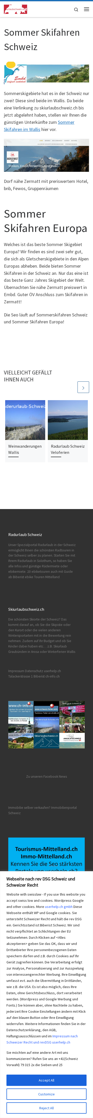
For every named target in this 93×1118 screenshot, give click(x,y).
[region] (46, 994)
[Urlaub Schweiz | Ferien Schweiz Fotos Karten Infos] (15, 8)
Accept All (46, 1080)
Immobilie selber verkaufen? (29, 807)
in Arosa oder (37, 652)
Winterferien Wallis (61, 652)
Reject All (46, 1108)
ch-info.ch (52, 676)
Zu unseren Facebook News (46, 776)
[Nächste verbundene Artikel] (83, 387)
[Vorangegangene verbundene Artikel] (71, 387)
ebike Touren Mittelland (42, 577)
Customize (46, 1094)
